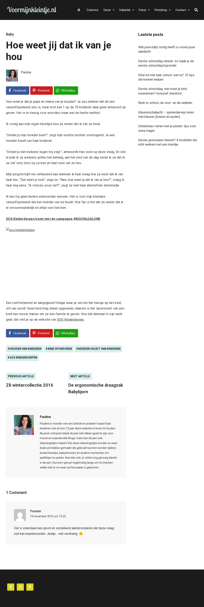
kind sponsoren (60, 348)
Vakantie (124, 10)
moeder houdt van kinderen (99, 348)
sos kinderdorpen (23, 357)
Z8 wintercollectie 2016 (29, 385)
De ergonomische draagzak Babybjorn (95, 388)
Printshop (161, 10)
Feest (142, 10)
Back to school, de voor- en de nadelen (165, 103)
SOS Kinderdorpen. (70, 319)
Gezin (107, 10)
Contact (181, 10)
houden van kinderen (25, 348)
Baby (10, 34)
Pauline (45, 417)
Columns (92, 10)
